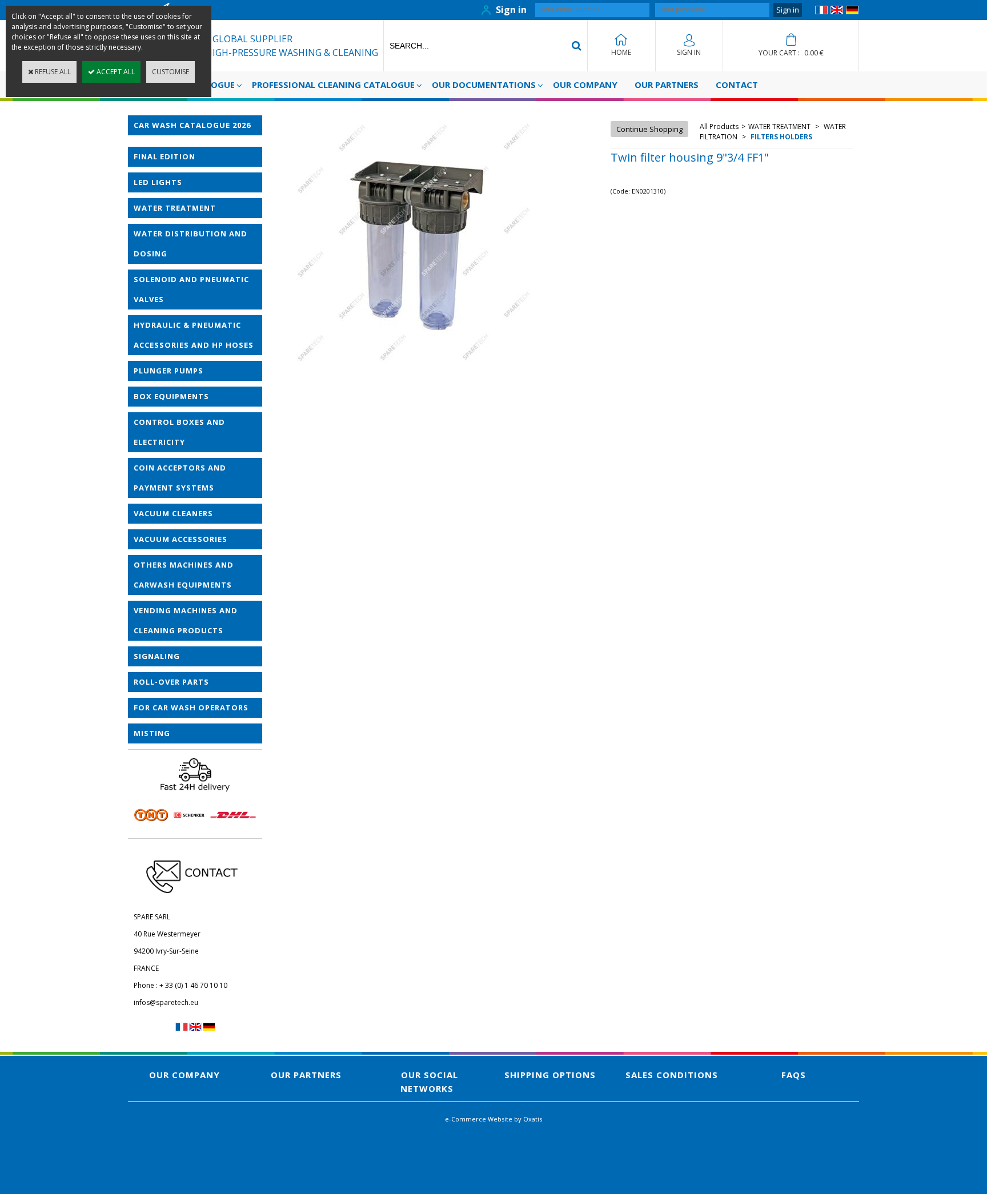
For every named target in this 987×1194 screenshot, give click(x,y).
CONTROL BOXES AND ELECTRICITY (179, 432)
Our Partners (667, 84)
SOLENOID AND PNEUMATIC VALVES (191, 289)
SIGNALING (157, 656)
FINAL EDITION (164, 156)
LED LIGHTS (158, 182)
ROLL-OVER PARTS (171, 682)
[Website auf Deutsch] (852, 12)
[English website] (836, 12)
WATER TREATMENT (175, 208)
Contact (737, 84)
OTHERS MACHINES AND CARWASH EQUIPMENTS (184, 575)
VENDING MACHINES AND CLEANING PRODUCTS (186, 620)
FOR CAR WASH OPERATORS (191, 707)
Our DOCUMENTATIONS (484, 84)
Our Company (585, 84)
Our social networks (429, 1081)
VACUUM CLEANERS (173, 513)
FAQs (793, 1074)
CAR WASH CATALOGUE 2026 (192, 125)
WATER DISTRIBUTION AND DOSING (190, 243)
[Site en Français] (821, 12)
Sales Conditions (671, 1074)
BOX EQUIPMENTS (171, 396)
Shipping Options (550, 1074)
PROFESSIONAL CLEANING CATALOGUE (333, 84)
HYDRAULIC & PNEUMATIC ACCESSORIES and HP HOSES (194, 335)
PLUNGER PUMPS (168, 370)
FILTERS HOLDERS (780, 137)
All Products (719, 126)
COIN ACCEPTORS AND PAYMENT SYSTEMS (180, 478)
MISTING (152, 733)
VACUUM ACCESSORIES (180, 539)
